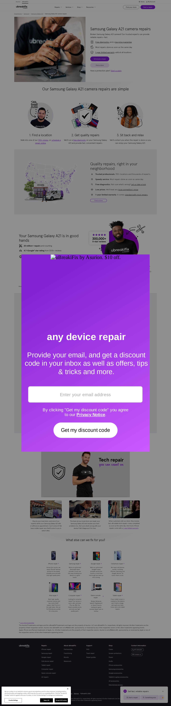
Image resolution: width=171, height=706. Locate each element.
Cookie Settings (13, 700)
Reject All (46, 700)
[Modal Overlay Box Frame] (85, 353)
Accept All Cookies (61, 700)
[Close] (68, 689)
